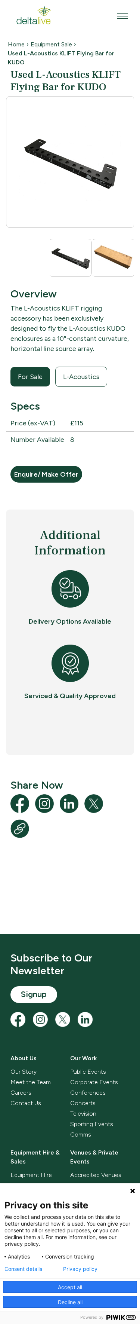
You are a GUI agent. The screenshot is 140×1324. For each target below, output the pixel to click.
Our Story (23, 1071)
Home (16, 44)
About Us (23, 1058)
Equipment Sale (51, 44)
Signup (34, 994)
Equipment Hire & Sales (35, 1157)
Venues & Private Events (94, 1157)
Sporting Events (91, 1124)
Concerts (83, 1103)
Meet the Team (30, 1082)
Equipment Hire (31, 1174)
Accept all (70, 1287)
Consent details (23, 1269)
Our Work (83, 1058)
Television (83, 1113)
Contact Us (25, 1103)
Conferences (88, 1092)
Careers (20, 1092)
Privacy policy (80, 1269)
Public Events (88, 1071)
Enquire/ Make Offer (46, 474)
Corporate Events (94, 1082)
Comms (80, 1134)
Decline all (70, 1302)
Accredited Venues (95, 1174)
